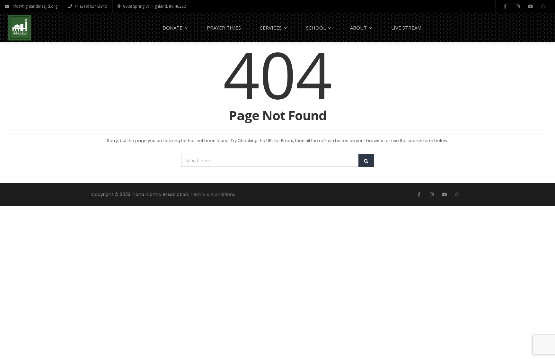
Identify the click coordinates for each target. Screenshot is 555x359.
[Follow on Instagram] (517, 6)
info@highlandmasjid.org (34, 6)
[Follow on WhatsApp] (543, 6)
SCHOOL (316, 27)
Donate (172, 27)
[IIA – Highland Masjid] (19, 27)
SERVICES (271, 27)
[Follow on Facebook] (504, 6)
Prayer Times (224, 27)
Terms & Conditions (212, 194)
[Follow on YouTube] (530, 6)
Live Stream (406, 27)
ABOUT (358, 27)
